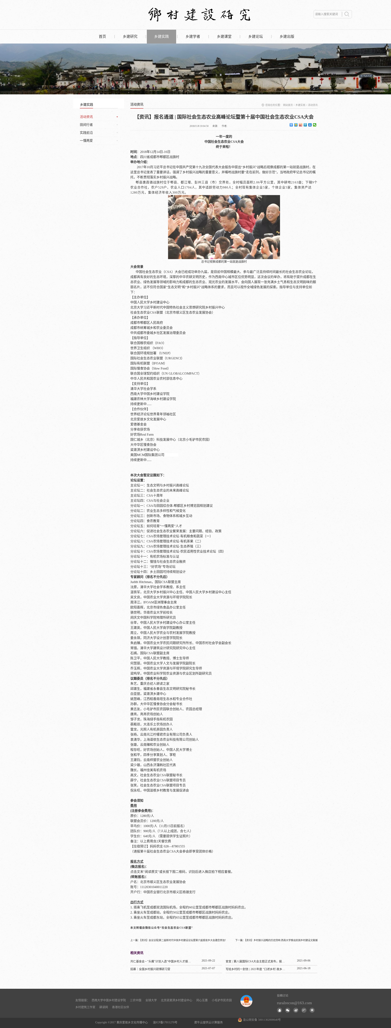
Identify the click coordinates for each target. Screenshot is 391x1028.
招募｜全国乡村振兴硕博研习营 (150, 969)
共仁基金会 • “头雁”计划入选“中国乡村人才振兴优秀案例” (166, 961)
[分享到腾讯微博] (305, 124)
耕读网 (103, 1007)
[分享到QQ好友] (279, 1010)
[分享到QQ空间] (296, 124)
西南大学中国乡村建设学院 (109, 1000)
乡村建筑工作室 (85, 1007)
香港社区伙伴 (120, 1007)
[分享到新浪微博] (300, 124)
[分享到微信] (314, 124)
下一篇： (276, 940)
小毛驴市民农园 (222, 1000)
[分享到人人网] (310, 124)
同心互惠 (202, 1000)
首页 (102, 37)
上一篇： (178, 940)
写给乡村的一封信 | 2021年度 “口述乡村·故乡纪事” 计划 (261, 969)
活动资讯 (313, 105)
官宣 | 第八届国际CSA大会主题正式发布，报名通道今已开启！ (265, 961)
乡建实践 (300, 105)
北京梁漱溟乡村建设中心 (176, 1000)
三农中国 (135, 1000)
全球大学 (151, 1000)
